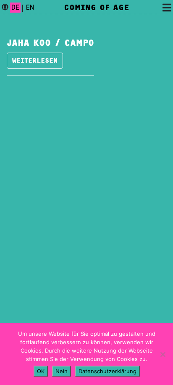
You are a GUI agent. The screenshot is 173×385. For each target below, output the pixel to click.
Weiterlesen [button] (35, 60)
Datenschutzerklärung (107, 371)
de (15, 7)
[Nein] (162, 354)
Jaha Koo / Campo (50, 43)
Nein (61, 371)
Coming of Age (96, 7)
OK (41, 371)
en (30, 7)
